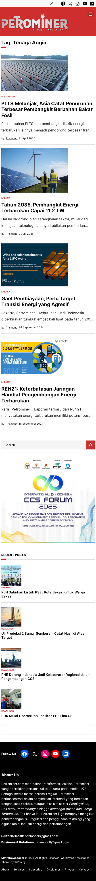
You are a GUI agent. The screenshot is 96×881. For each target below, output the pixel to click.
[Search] (90, 444)
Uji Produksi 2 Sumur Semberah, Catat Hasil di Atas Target (42, 636)
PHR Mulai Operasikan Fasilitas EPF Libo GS (37, 716)
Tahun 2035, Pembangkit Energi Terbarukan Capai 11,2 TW (39, 208)
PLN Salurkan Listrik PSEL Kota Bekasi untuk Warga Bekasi (43, 594)
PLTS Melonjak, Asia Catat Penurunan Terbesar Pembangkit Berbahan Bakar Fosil (47, 109)
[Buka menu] (90, 14)
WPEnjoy (20, 862)
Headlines (7, 628)
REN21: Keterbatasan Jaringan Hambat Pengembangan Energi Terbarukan (38, 395)
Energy (5, 197)
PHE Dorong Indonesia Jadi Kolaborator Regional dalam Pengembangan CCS (45, 677)
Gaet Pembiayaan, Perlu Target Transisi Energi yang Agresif (38, 301)
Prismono (11, 138)
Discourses (8, 96)
